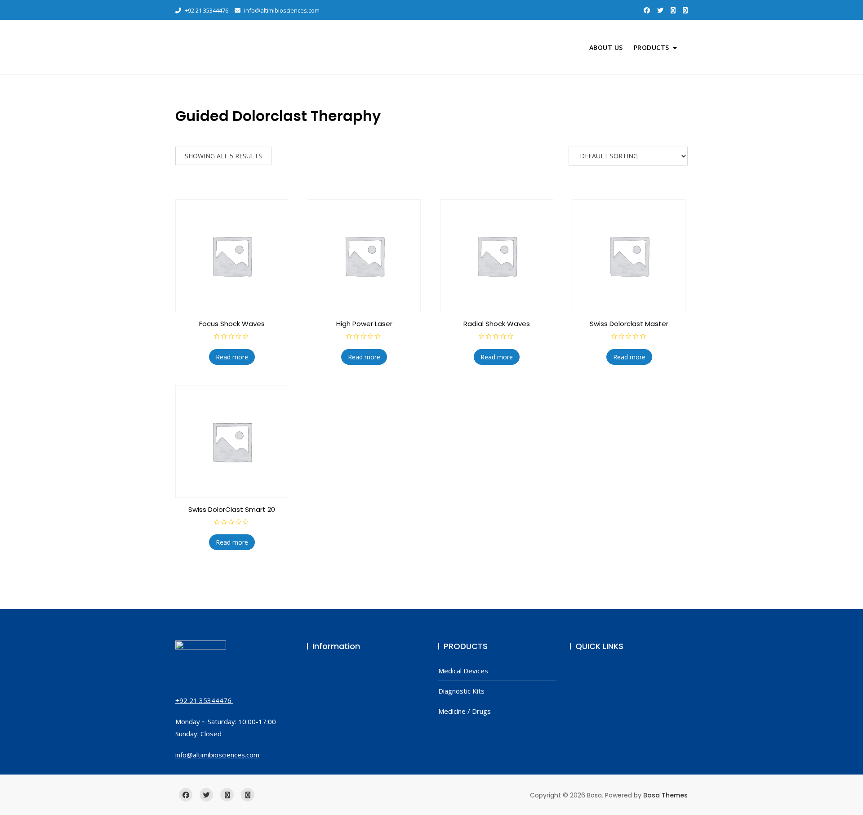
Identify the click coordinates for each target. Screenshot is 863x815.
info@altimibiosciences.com (281, 10)
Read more (232, 357)
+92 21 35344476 (205, 10)
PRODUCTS (651, 47)
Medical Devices (463, 670)
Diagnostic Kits (461, 690)
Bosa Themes (665, 795)
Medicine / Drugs (464, 711)
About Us (606, 47)
